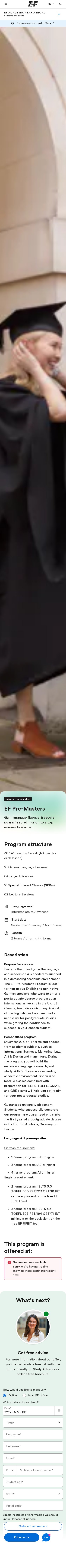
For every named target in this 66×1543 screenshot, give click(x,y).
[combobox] (33, 1423)
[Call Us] (60, 4)
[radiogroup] (33, 1396)
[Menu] (59, 14)
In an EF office (38, 1395)
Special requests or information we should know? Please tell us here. (30, 1517)
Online (12, 1395)
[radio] (10, 1395)
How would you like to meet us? (24, 1389)
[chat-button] (52, 1537)
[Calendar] (59, 1411)
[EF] (33, 4)
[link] (25, 14)
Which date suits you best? (21, 1402)
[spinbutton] (7, 1412)
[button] (6, 4)
